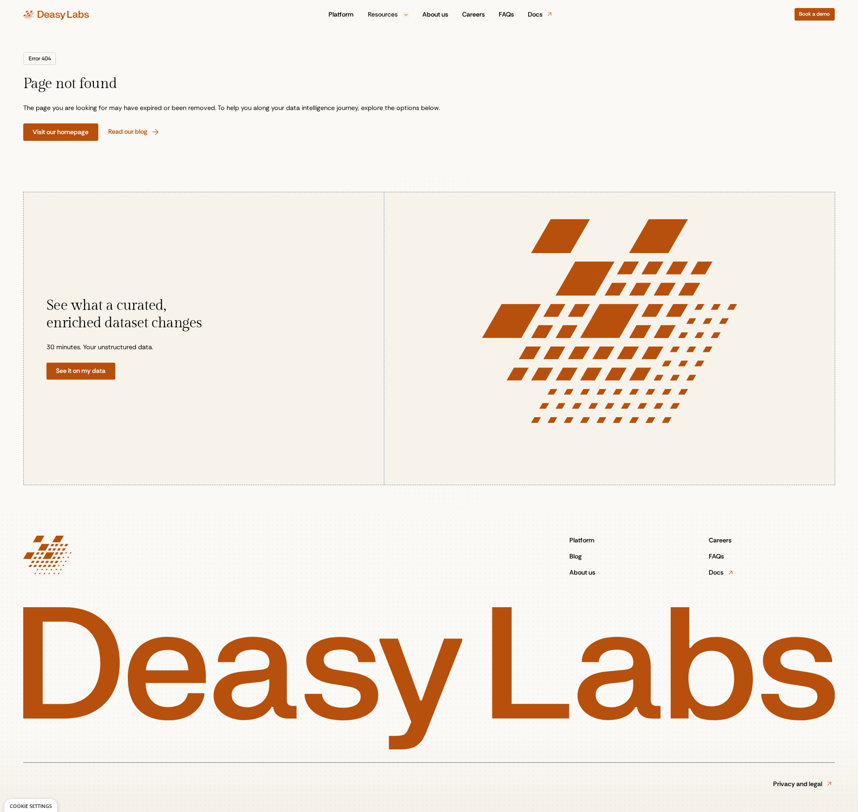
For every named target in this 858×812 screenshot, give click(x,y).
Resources (383, 14)
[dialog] (30, 805)
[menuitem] (341, 15)
